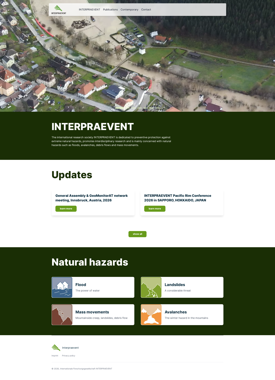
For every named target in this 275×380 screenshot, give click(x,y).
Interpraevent (70, 347)
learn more (66, 208)
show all (137, 234)
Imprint (55, 356)
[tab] (119, 108)
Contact (146, 9)
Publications (110, 9)
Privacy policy (68, 356)
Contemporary (129, 9)
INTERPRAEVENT (89, 9)
